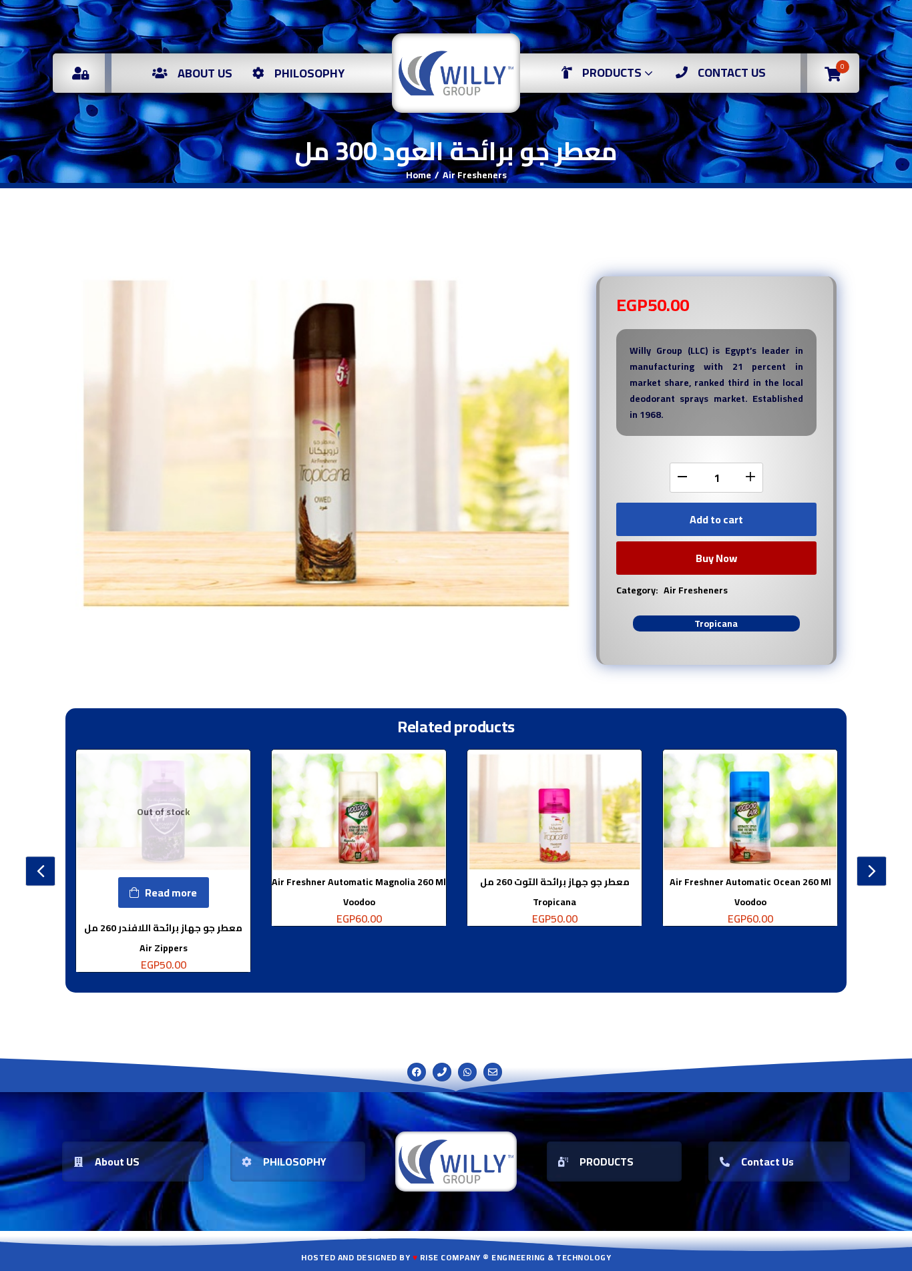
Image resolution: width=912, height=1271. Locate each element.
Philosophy (309, 73)
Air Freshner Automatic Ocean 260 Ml (750, 882)
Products (613, 72)
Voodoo (359, 902)
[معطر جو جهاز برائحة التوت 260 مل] (554, 811)
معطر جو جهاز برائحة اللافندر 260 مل (163, 928)
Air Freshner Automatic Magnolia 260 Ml (359, 882)
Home (418, 175)
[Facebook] (416, 1072)
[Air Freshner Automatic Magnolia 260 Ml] (359, 811)
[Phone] (442, 1072)
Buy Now (716, 558)
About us (205, 73)
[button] (833, 73)
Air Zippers (164, 948)
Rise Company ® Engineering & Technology (516, 1257)
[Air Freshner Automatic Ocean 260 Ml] (750, 811)
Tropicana (716, 623)
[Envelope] (492, 1072)
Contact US (732, 72)
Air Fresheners (475, 175)
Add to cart (716, 519)
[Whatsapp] (467, 1072)
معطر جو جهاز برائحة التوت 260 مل (555, 882)
